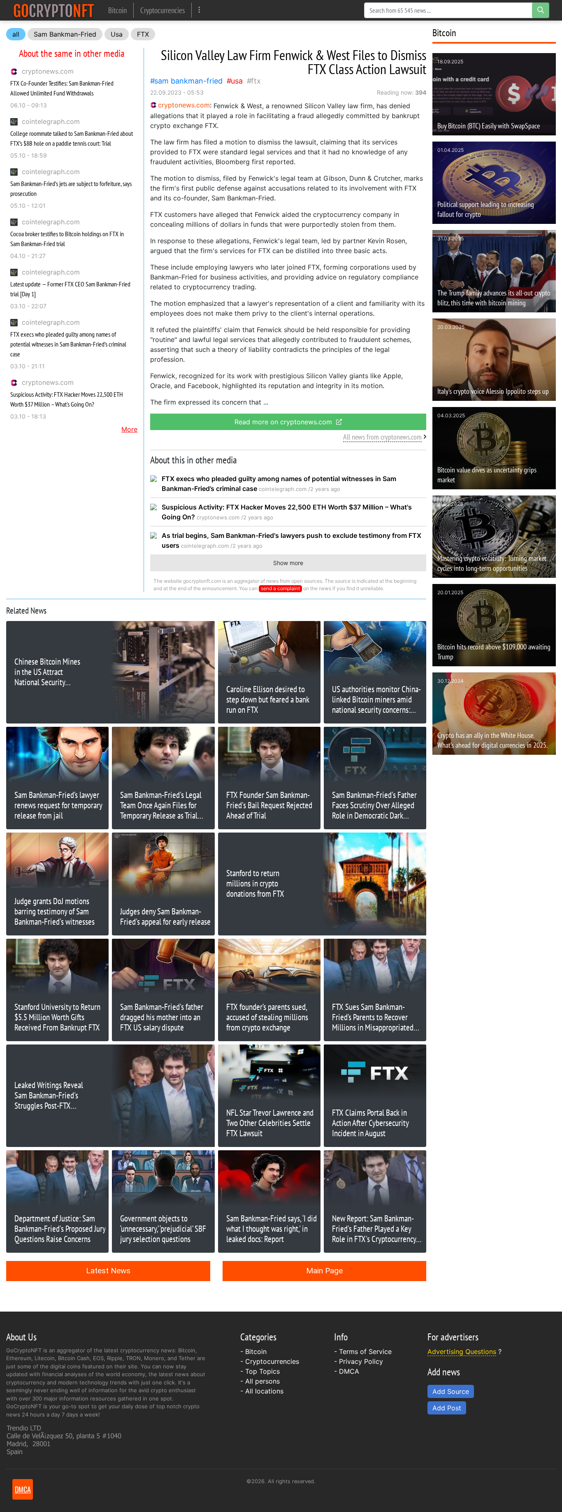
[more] (199, 10)
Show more (288, 562)
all (15, 34)
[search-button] (540, 10)
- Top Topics (260, 1371)
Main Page (324, 1270)
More (129, 429)
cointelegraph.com (51, 121)
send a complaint (280, 588)
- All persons (260, 1381)
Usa (117, 34)
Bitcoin (117, 10)
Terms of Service (365, 1351)
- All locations (261, 1391)
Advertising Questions (461, 1351)
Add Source (450, 1391)
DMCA (349, 1371)
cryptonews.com (48, 71)
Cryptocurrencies (162, 10)
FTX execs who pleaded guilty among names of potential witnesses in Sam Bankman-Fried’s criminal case (68, 344)
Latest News (108, 1270)
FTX (143, 34)
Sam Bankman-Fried (65, 34)
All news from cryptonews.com (382, 437)
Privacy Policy (361, 1361)
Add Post (446, 1408)
